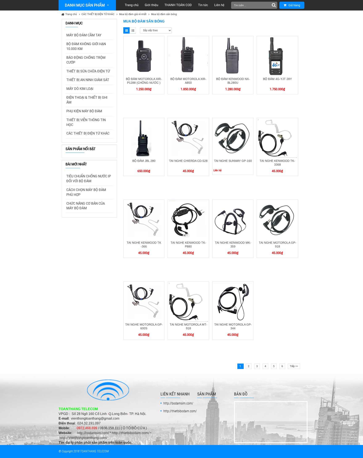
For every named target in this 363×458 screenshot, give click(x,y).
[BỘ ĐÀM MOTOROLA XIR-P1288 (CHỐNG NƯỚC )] (144, 56)
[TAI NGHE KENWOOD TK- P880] (188, 220)
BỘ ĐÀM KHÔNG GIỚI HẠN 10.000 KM (86, 46)
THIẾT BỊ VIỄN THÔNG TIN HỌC (86, 122)
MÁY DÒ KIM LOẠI (79, 89)
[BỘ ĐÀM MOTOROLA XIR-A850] (188, 56)
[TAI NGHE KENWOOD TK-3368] (277, 138)
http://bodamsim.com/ (93, 433)
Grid (126, 30)
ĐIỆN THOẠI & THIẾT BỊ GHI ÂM (86, 100)
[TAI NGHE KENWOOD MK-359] (232, 220)
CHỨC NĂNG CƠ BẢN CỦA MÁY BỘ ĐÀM (85, 206)
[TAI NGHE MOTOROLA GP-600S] (144, 301)
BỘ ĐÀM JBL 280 (143, 160)
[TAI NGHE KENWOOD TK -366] (144, 220)
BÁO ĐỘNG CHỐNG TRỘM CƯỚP (85, 60)
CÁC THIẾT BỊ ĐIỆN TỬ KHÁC (98, 14)
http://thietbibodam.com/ (131, 433)
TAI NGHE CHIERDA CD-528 (188, 160)
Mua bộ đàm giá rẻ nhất (132, 14)
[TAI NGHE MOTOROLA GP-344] (232, 301)
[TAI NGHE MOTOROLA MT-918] (188, 301)
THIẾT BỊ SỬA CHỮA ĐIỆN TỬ (88, 71)
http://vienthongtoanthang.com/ (83, 438)
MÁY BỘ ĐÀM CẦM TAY (83, 35)
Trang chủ (71, 14)
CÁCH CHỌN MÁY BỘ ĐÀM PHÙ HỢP (86, 192)
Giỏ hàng (294, 5)
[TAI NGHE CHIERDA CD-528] (188, 138)
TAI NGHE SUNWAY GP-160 (233, 160)
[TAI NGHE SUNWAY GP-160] (232, 138)
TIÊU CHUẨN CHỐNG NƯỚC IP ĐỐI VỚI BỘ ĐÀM (88, 178)
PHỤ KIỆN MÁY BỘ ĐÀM (84, 111)
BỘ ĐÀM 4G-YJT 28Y (277, 79)
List (133, 30)
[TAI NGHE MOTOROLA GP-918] (277, 220)
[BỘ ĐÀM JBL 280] (144, 138)
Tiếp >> (294, 366)
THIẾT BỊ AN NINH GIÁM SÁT (87, 80)
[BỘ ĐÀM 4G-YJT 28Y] (277, 56)
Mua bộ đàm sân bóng (164, 14)
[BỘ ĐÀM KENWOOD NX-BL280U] (232, 56)
